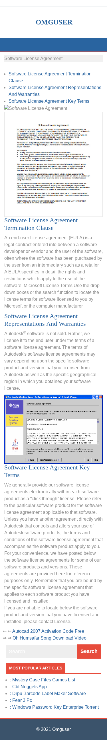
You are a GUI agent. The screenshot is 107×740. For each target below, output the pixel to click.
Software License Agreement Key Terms (49, 101)
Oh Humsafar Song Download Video (49, 638)
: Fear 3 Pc (21, 700)
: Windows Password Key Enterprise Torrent (54, 707)
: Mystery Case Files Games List (42, 679)
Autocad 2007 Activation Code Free (48, 631)
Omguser (54, 22)
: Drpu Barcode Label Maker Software (48, 693)
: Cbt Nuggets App (28, 686)
